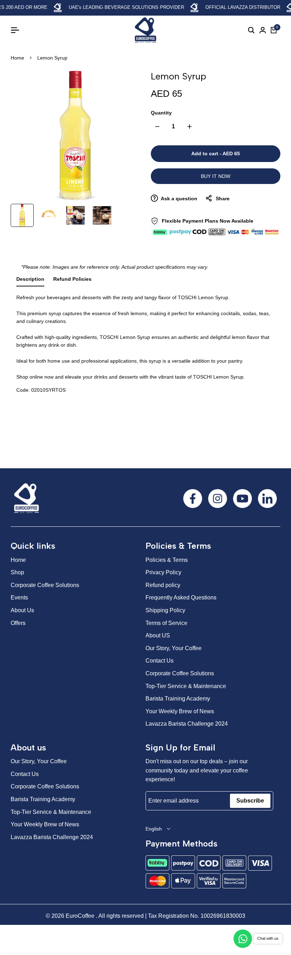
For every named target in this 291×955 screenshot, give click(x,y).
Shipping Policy (165, 610)
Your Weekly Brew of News (180, 711)
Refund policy (163, 585)
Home (17, 58)
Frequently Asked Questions (181, 597)
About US (158, 635)
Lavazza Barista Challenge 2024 (187, 724)
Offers (18, 623)
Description (30, 279)
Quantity (161, 113)
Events (19, 597)
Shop (17, 572)
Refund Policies (72, 279)
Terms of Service (166, 623)
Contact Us (160, 661)
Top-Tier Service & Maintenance (186, 686)
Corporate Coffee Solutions (45, 585)
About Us (22, 610)
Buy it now (215, 176)
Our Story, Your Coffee (174, 648)
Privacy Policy (163, 572)
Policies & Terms (167, 560)
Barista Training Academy (178, 699)
